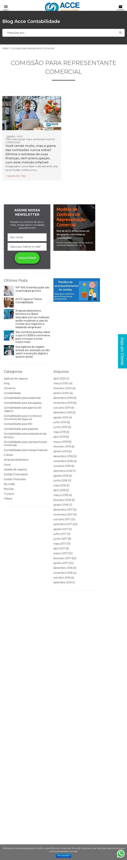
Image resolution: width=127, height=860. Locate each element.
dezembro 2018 (63, 456)
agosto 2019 (60, 417)
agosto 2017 (60, 529)
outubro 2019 (61, 407)
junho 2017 (60, 538)
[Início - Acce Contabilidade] (63, 8)
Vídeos (8, 498)
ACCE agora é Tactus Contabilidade (28, 301)
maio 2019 (59, 432)
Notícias (9, 488)
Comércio (10, 388)
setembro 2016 (62, 582)
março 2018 (60, 495)
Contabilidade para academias (22, 397)
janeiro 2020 (61, 393)
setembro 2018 (62, 470)
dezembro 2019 (63, 397)
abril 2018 (59, 490)
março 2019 (60, 441)
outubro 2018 (62, 465)
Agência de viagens (16, 378)
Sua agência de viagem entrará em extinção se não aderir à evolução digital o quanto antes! (32, 351)
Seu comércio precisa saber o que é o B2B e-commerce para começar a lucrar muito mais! (32, 337)
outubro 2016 (61, 577)
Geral (7, 464)
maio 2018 (59, 485)
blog (7, 383)
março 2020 (61, 383)
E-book (8, 454)
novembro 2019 (63, 402)
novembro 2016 (63, 572)
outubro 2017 (61, 519)
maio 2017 (59, 543)
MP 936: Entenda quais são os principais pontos (32, 289)
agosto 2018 (60, 475)
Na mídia (9, 484)
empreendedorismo (16, 459)
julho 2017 (59, 533)
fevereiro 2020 (62, 388)
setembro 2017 (62, 524)
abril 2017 (59, 548)
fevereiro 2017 (62, 558)
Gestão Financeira (15, 479)
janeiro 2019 (60, 451)
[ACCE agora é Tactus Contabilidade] (9, 302)
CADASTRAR (27, 258)
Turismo (9, 493)
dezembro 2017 (63, 509)
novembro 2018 (63, 461)
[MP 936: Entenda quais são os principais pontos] (9, 291)
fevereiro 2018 (62, 500)
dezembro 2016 (63, 567)
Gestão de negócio (15, 469)
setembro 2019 (62, 412)
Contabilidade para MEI (18, 423)
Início (5, 48)
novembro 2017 (63, 514)
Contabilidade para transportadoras (25, 450)
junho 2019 (60, 427)
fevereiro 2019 (62, 446)
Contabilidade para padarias (21, 428)
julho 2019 (59, 422)
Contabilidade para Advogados (23, 402)
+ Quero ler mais (15, 175)
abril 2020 (59, 378)
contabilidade (12, 393)
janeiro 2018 (60, 504)
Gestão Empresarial (16, 474)
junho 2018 (60, 480)
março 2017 (60, 553)
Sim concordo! (63, 856)
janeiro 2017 (60, 563)
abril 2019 (59, 436)
